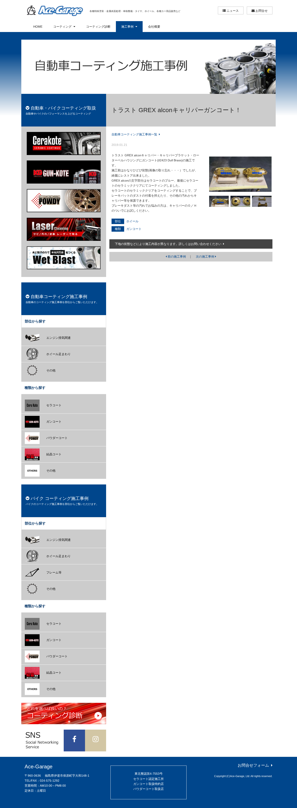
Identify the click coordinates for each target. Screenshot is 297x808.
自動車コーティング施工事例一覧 (135, 134)
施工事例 (127, 26)
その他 (50, 370)
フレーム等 (54, 572)
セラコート (54, 405)
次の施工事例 (205, 256)
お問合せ (261, 10)
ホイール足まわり (58, 354)
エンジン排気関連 (58, 337)
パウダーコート (57, 438)
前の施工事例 (176, 256)
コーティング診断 (98, 26)
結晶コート (54, 454)
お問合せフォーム (254, 765)
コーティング (62, 26)
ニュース (232, 10)
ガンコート (54, 421)
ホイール (132, 221)
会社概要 (154, 26)
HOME (37, 26)
